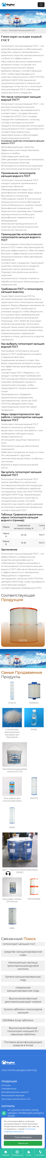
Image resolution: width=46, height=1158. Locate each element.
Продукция (17, 1153)
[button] (40, 624)
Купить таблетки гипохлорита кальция (23, 1011)
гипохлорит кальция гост (19, 943)
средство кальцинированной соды (23, 953)
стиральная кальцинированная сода (23, 989)
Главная (4, 30)
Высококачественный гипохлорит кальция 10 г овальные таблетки (23, 1031)
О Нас (28, 1153)
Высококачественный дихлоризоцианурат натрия (23, 1000)
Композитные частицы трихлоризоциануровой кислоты (23, 965)
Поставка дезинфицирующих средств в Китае (23, 1044)
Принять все (23, 1143)
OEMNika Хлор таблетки (18, 1020)
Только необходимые (23, 1137)
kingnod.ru (7, 504)
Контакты (40, 1153)
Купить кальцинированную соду (23, 978)
